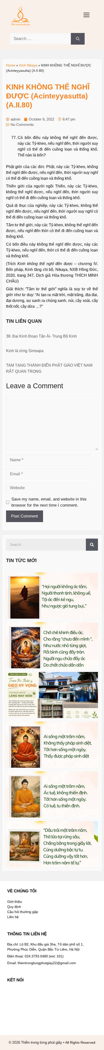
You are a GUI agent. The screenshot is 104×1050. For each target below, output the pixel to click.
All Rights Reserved (80, 1042)
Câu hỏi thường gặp (22, 912)
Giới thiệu (14, 902)
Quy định (14, 907)
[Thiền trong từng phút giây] (20, 15)
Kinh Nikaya (28, 65)
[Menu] (86, 15)
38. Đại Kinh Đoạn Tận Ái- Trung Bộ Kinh (41, 336)
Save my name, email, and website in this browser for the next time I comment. (49, 502)
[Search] (78, 39)
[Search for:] (40, 39)
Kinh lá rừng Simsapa (25, 351)
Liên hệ (13, 917)
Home (10, 65)
